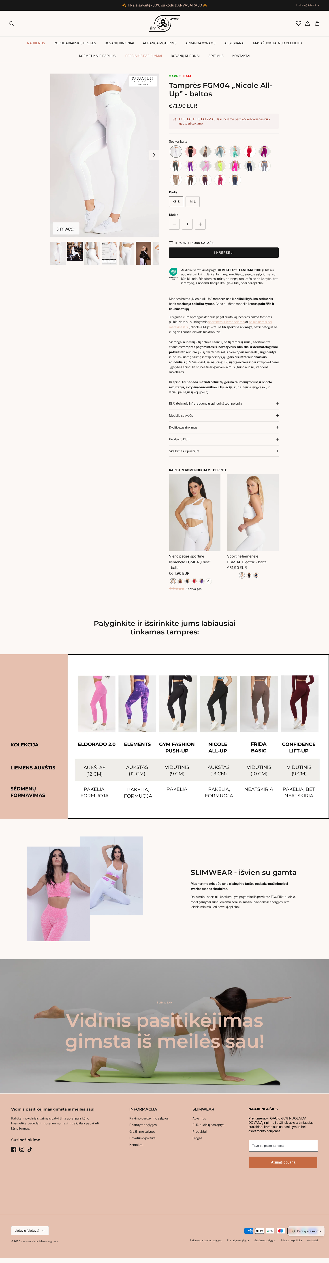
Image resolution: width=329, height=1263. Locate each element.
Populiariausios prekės (75, 43)
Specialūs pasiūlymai (143, 56)
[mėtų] (235, 151)
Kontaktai (241, 56)
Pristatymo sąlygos (143, 1125)
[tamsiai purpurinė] (205, 180)
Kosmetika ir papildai (98, 56)
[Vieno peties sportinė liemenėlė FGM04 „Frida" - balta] (194, 512)
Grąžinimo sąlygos (142, 1131)
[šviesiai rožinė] (205, 166)
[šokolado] (191, 180)
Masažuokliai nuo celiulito (277, 43)
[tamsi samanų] (176, 166)
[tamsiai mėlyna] (250, 166)
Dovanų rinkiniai (119, 43)
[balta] (176, 151)
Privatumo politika (142, 1138)
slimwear (26, 1241)
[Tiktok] (29, 1149)
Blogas (197, 1138)
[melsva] (220, 151)
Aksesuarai (234, 43)
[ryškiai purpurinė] (264, 151)
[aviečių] (220, 180)
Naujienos (36, 43)
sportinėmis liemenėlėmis (226, 322)
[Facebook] (13, 1149)
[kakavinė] (205, 151)
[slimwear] (164, 23)
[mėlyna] (256, 575)
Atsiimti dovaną (283, 1162)
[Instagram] (21, 1149)
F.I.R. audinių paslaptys (208, 1125)
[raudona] (250, 151)
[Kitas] (154, 155)
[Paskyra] (305, 23)
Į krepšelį (224, 252)
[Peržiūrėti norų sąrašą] (298, 23)
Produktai (199, 1131)
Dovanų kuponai (185, 56)
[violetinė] (191, 166)
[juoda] (191, 151)
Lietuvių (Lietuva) (306, 5)
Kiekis (173, 215)
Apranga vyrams (200, 43)
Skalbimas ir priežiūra (184, 451)
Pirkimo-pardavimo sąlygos (149, 1118)
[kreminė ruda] (176, 180)
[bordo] (180, 581)
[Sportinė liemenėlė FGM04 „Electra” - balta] (253, 512)
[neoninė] (220, 166)
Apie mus (216, 56)
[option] (104, 155)
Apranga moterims (160, 43)
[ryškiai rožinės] (235, 166)
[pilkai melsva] (264, 166)
